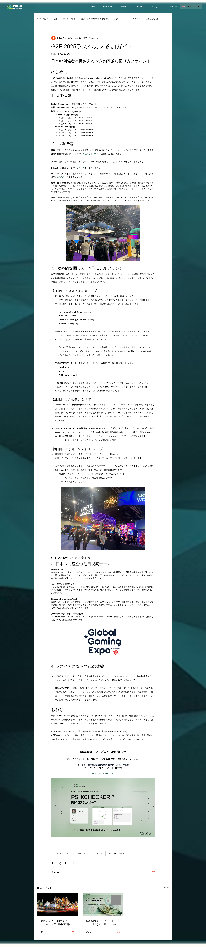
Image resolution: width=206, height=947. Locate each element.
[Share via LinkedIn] (66, 863)
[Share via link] (73, 863)
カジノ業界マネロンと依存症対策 (95, 19)
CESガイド (135, 19)
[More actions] (153, 38)
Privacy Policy (119, 945)
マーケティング (69, 19)
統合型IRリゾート (116, 853)
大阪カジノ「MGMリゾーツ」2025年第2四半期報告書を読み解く (57, 923)
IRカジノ (100, 853)
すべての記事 (42, 19)
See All (166, 888)
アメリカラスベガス (62, 853)
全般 (55, 19)
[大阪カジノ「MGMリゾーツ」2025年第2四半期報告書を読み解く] (57, 904)
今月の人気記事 (152, 19)
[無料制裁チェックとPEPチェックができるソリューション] (103, 904)
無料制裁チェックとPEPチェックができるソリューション (102, 923)
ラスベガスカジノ (83, 853)
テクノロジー (119, 19)
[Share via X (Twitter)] (59, 863)
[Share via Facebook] (52, 863)
